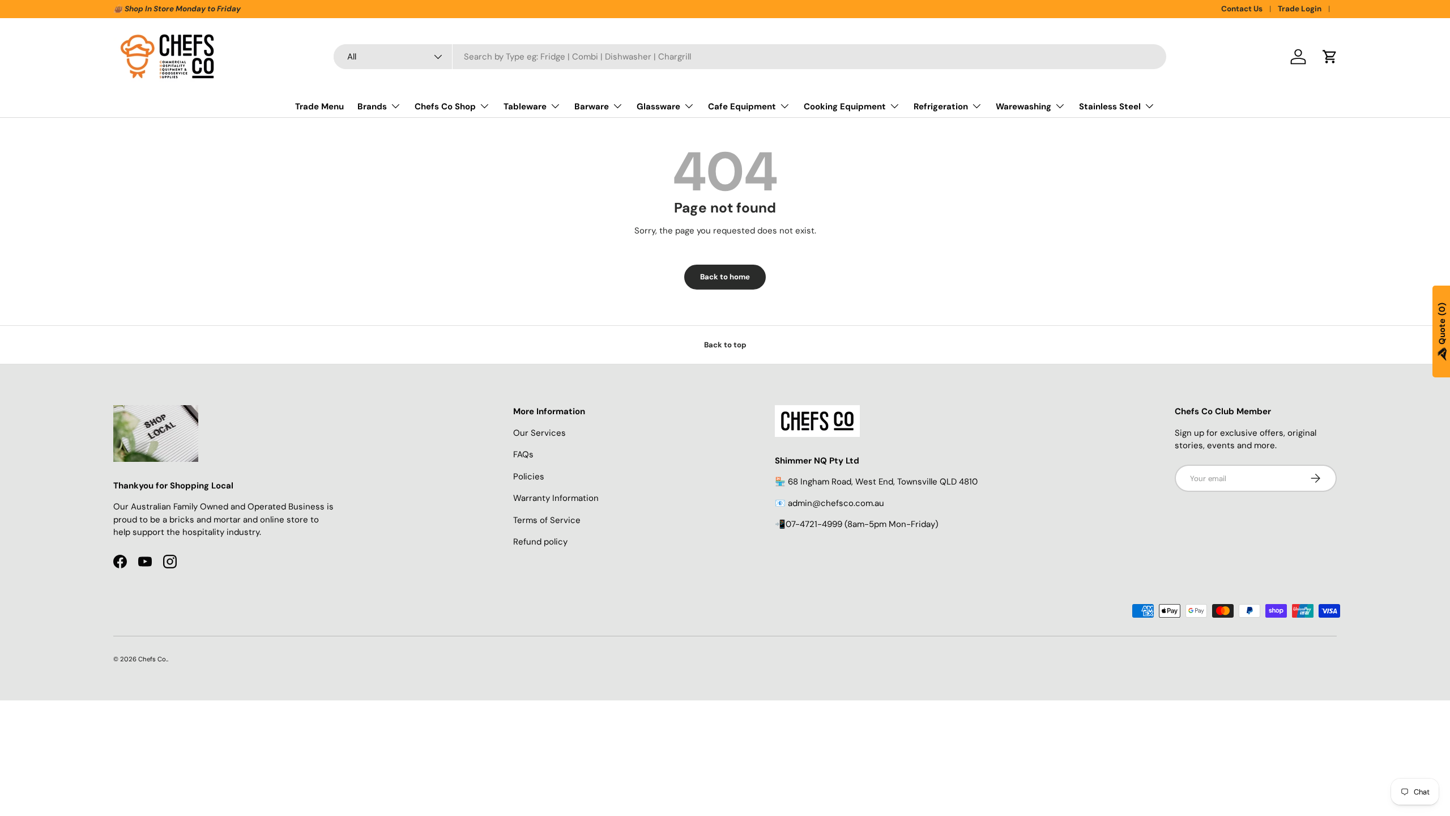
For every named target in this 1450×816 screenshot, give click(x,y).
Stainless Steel (1110, 106)
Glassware (658, 106)
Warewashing (1023, 106)
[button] (1329, 56)
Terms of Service (547, 520)
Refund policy (540, 541)
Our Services (539, 433)
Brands (372, 106)
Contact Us (1242, 9)
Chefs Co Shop (445, 106)
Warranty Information (556, 498)
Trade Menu (319, 106)
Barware (591, 106)
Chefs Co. (152, 659)
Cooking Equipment (845, 106)
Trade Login (1299, 9)
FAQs (523, 454)
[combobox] (750, 56)
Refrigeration (941, 106)
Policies (528, 476)
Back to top (725, 345)
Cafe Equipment (742, 106)
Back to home (725, 277)
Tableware (525, 106)
